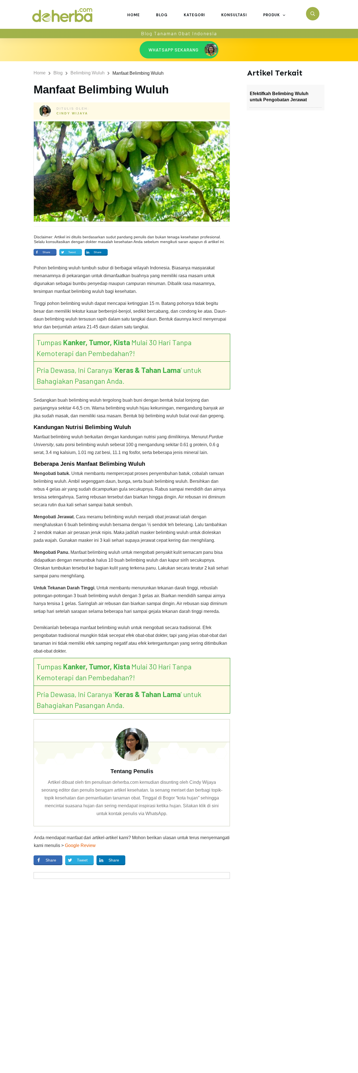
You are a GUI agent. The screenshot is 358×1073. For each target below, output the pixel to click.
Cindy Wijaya (72, 113)
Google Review (80, 845)
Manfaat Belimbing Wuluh (101, 89)
